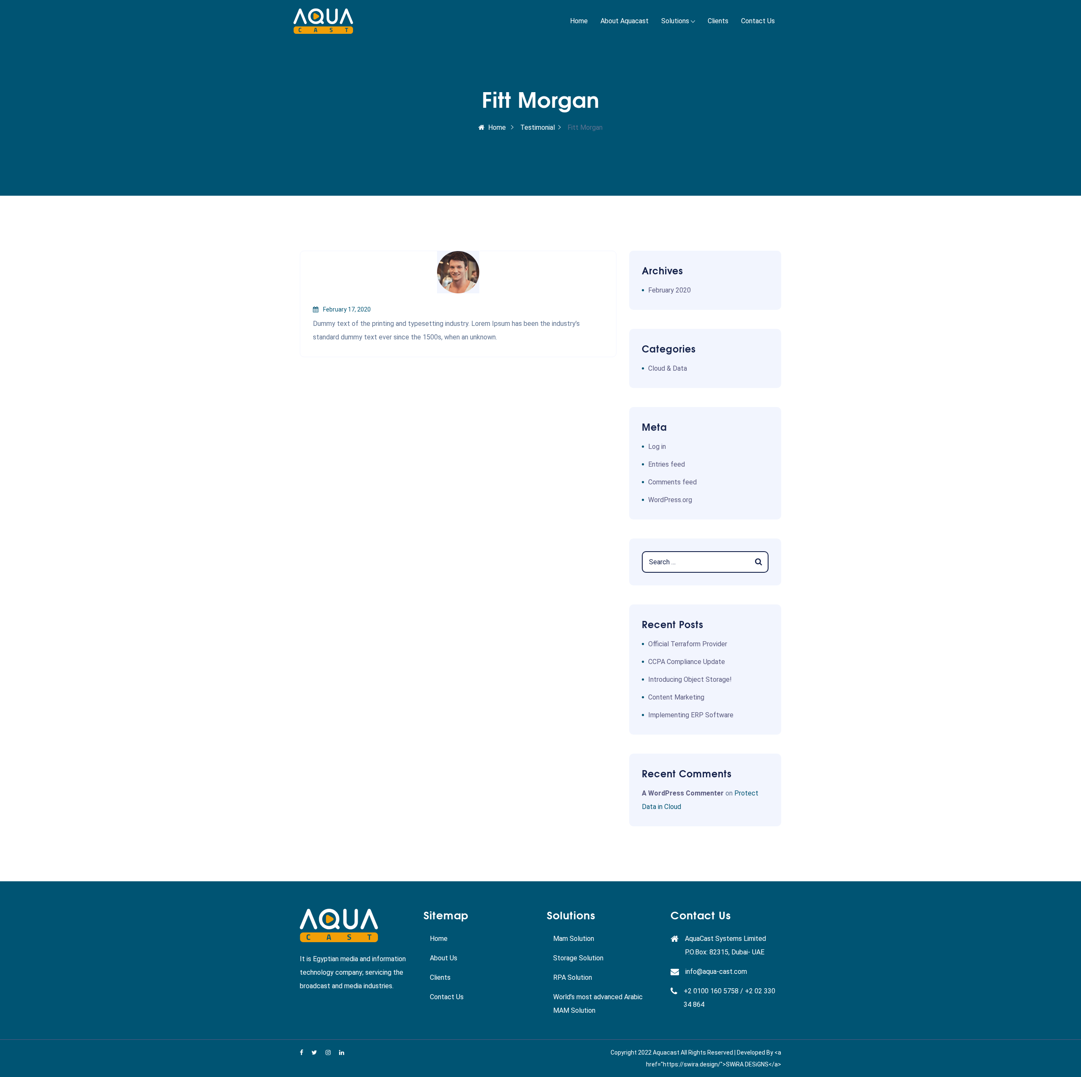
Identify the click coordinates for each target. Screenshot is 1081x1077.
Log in (657, 447)
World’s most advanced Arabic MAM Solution (598, 1003)
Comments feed (672, 482)
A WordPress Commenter (683, 793)
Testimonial (537, 127)
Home (579, 21)
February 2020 (669, 290)
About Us (443, 958)
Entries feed (666, 464)
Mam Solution (573, 939)
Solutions (675, 21)
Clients (718, 21)
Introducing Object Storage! (690, 679)
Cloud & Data (667, 368)
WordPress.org (670, 500)
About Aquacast (624, 21)
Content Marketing (676, 697)
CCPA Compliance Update (686, 662)
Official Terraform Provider (687, 644)
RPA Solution (572, 977)
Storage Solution (578, 958)
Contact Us (758, 21)
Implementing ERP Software (690, 715)
